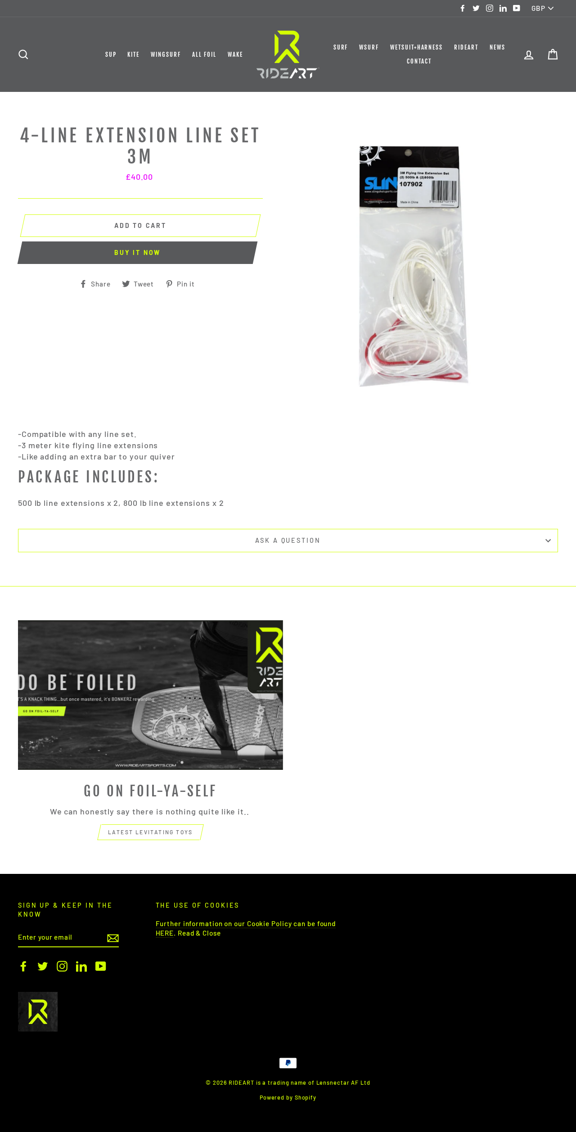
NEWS (497, 47)
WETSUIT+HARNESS (416, 47)
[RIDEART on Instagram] (62, 966)
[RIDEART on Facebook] (23, 966)
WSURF (369, 47)
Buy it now (137, 252)
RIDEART (466, 47)
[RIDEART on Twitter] (42, 966)
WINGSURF (166, 54)
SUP (111, 54)
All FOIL (204, 54)
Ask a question (287, 540)
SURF (340, 47)
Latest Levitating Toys (150, 832)
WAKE (235, 54)
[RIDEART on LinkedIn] (81, 966)
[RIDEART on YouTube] (100, 966)
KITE (133, 54)
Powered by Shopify (288, 1097)
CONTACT (419, 61)
